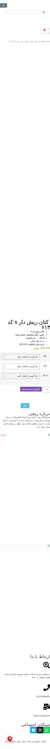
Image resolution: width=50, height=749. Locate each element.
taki (43, 41)
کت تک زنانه (35, 41)
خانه (48, 41)
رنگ (45, 356)
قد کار (45, 375)
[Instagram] (40, 730)
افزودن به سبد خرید (31, 389)
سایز (45, 366)
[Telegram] (33, 730)
